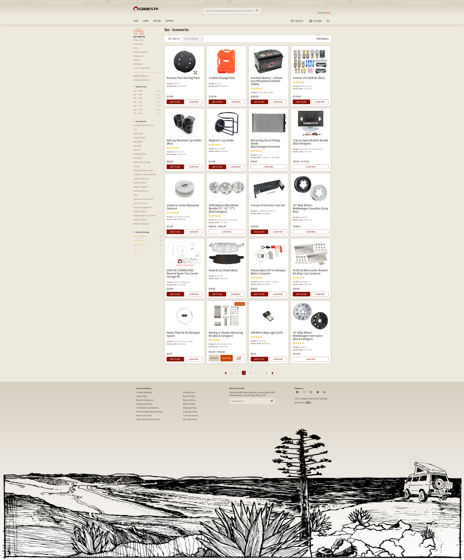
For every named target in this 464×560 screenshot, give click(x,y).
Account (317, 20)
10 (266, 373)
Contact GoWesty (144, 392)
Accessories (138, 44)
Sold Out (214, 358)
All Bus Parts (138, 40)
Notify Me (226, 358)
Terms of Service (190, 415)
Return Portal (189, 400)
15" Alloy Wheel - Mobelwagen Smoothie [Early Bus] (310, 208)
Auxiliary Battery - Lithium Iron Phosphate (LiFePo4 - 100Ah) (267, 81)
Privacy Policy (189, 392)
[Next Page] (273, 373)
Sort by (176, 38)
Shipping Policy (190, 407)
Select (328, 12)
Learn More (194, 102)
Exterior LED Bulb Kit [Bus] (309, 78)
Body (135, 48)
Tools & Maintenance (141, 68)
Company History (144, 404)
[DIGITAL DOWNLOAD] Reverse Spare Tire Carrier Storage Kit (182, 273)
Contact (298, 20)
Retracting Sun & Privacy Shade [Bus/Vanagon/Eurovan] (265, 143)
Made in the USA (143, 415)
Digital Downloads (140, 76)
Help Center (141, 396)
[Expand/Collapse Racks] (161, 195)
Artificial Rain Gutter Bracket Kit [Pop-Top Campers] (310, 271)
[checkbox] (148, 236)
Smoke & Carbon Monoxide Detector (183, 206)
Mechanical (137, 64)
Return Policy (189, 396)
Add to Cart (175, 102)
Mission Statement (144, 400)
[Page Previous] (225, 373)
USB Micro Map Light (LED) (267, 332)
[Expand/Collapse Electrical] (161, 150)
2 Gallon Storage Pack (222, 78)
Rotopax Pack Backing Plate (183, 78)
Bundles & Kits (139, 56)
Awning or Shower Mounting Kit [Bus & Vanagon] (226, 334)
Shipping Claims (190, 411)
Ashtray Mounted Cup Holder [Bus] (184, 141)
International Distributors (148, 419)
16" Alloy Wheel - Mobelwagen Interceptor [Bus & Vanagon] (308, 335)
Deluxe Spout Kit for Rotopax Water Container (268, 271)
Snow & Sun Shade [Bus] (223, 270)
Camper (136, 60)
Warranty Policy (190, 419)
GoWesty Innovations (141, 80)
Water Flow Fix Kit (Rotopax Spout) (183, 334)
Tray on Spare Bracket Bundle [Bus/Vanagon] (310, 141)
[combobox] (232, 11)
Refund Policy (189, 404)
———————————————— (147, 72)
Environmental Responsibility (149, 411)
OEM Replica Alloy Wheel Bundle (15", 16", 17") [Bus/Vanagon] (223, 208)
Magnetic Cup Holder (221, 140)
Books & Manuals (140, 52)
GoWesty (323, 398)
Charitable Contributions (147, 407)
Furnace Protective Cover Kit (268, 205)
